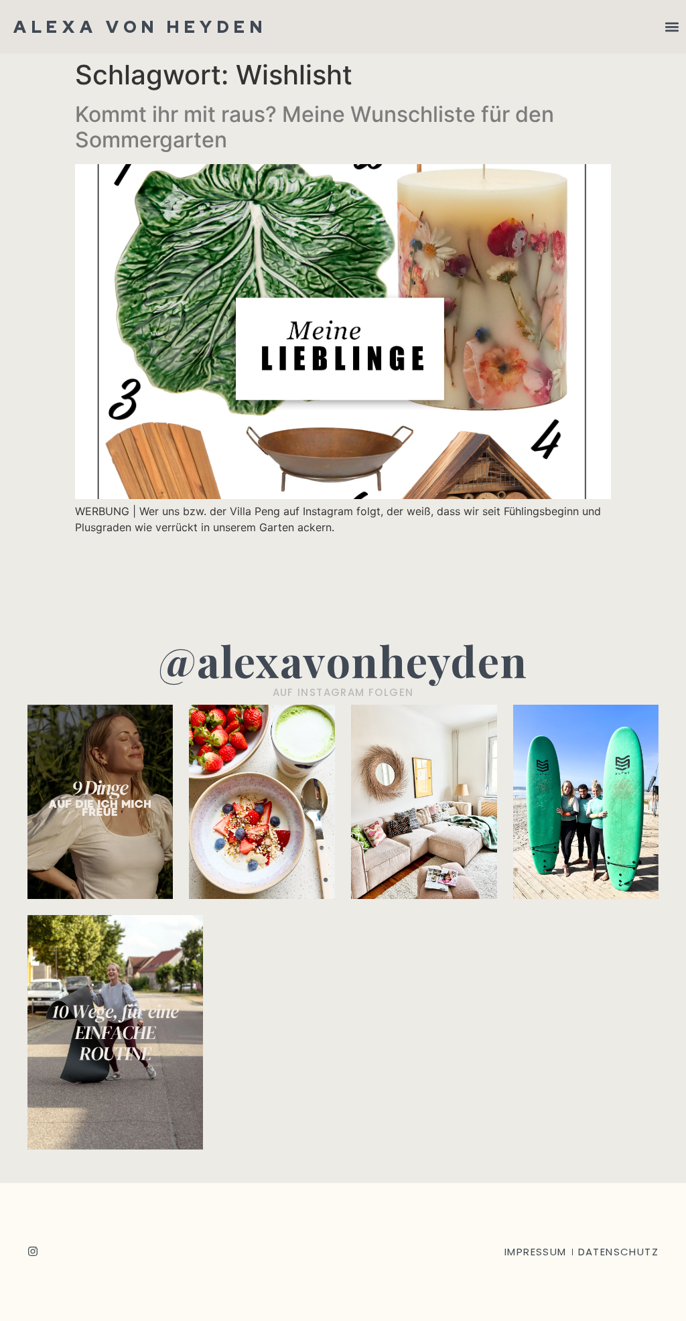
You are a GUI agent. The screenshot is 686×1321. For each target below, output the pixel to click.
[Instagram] (32, 1251)
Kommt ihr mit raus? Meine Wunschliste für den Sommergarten (314, 127)
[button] (672, 27)
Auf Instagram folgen (343, 692)
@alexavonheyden (343, 660)
